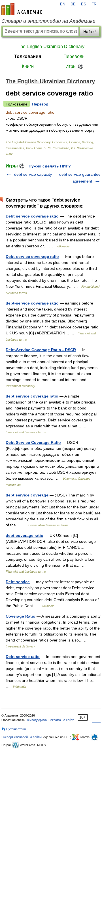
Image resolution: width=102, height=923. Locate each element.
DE (73, 4)
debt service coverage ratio (32, 396)
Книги (28, 66)
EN (62, 4)
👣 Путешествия (13, 729)
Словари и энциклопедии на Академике (48, 21)
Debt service (18, 582)
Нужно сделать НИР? (50, 166)
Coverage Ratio (20, 616)
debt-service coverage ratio (32, 303)
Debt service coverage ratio (32, 216)
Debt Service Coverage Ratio (33, 442)
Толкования (27, 56)
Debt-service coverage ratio (32, 256)
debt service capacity (33, 174)
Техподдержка (36, 720)
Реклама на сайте (61, 720)
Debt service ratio (23, 656)
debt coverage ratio (24, 535)
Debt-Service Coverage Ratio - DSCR (41, 349)
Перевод (40, 104)
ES (83, 4)
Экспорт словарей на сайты (21, 737)
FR (94, 4)
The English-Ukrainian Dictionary (51, 46)
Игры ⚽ (74, 66)
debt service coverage (27, 495)
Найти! (89, 31)
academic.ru (21, 9)
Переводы (74, 56)
